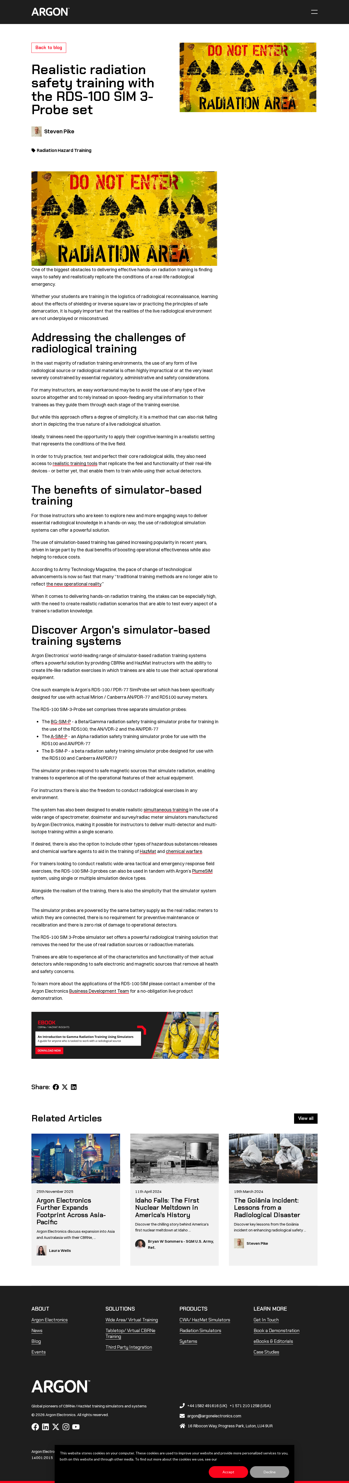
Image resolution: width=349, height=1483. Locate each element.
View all (305, 1118)
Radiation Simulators (200, 1330)
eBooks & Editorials (273, 1341)
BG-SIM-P (61, 721)
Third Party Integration (129, 1347)
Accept (228, 1472)
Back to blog (49, 47)
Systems (188, 1341)
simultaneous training (166, 809)
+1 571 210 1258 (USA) (250, 1406)
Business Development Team (99, 991)
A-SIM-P (59, 736)
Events (38, 1352)
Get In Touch (266, 1320)
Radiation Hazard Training (64, 150)
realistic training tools (75, 463)
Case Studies (266, 1352)
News (36, 1330)
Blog (36, 1341)
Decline (270, 1472)
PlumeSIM (202, 871)
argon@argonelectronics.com (214, 1416)
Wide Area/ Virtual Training (132, 1320)
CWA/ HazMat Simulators (205, 1320)
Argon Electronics (49, 1320)
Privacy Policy (228, 1459)
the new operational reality (73, 584)
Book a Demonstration (276, 1330)
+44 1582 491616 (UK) (207, 1406)
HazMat (148, 851)
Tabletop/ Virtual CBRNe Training (130, 1333)
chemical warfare (184, 851)
